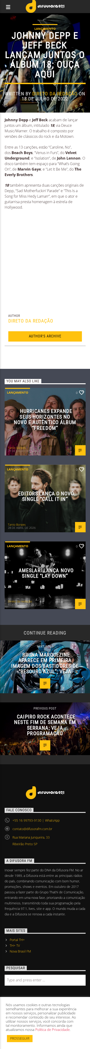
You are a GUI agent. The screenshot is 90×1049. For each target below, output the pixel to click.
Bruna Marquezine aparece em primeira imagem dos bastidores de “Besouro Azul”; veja (45, 663)
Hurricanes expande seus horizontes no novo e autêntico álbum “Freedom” (45, 419)
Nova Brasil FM (20, 951)
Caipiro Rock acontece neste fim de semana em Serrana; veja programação (45, 725)
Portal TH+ (17, 940)
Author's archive (45, 336)
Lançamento (45, 29)
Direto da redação (55, 94)
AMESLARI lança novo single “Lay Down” (46, 573)
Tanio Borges (17, 448)
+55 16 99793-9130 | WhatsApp (36, 820)
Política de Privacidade (52, 1029)
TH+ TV (15, 945)
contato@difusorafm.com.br (32, 829)
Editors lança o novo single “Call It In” (46, 496)
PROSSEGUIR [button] (19, 1038)
